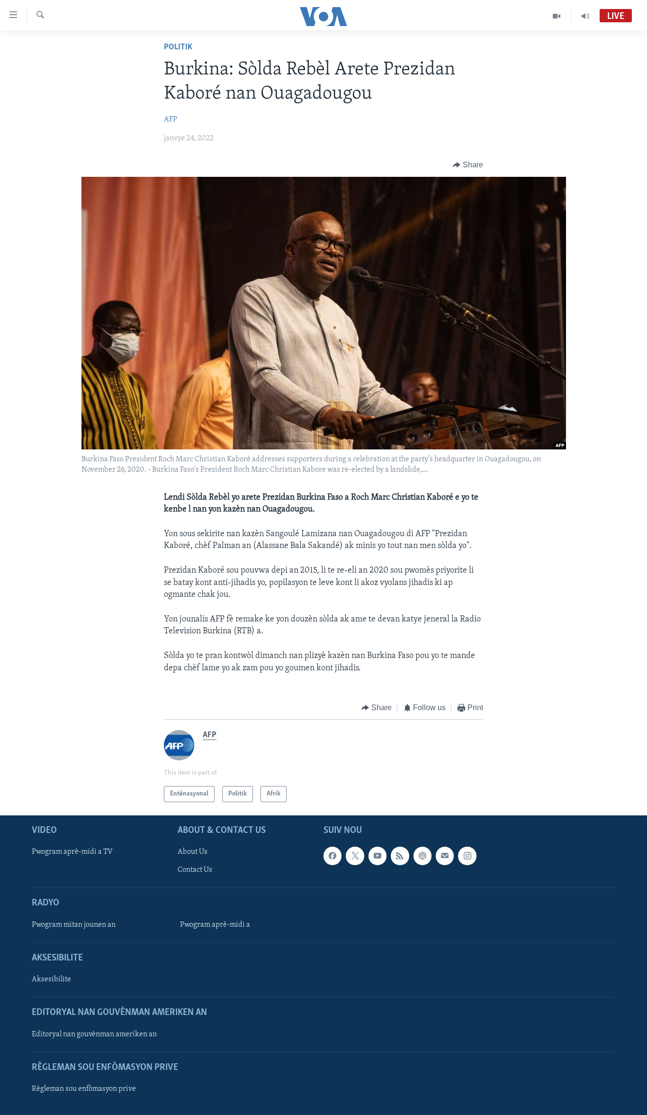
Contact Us (195, 870)
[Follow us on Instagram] (467, 856)
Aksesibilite (51, 979)
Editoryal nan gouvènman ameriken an (94, 1034)
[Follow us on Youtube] (377, 856)
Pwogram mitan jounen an (74, 925)
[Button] (468, 165)
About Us (192, 852)
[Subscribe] (445, 856)
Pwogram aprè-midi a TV (72, 852)
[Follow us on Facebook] (332, 856)
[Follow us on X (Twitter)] (355, 856)
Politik (178, 47)
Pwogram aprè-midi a (215, 925)
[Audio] (585, 16)
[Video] (556, 16)
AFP (170, 119)
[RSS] (400, 856)
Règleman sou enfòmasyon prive (84, 1089)
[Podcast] (422, 856)
